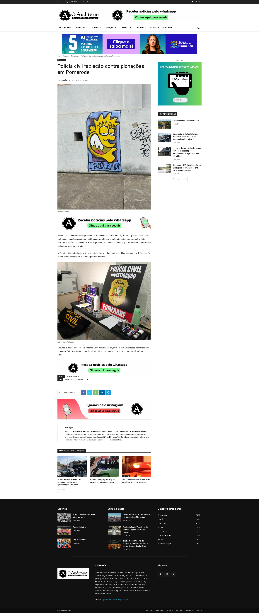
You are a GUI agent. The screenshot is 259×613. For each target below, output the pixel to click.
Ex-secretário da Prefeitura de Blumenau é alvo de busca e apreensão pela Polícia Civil (69, 482)
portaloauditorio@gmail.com (116, 599)
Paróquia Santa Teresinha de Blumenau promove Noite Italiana (135, 529)
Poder (60, 476)
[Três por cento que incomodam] (164, 124)
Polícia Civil (69, 380)
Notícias (66, 56)
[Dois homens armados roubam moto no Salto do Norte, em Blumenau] (136, 466)
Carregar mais (178, 179)
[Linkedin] (102, 392)
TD (87, 380)
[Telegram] (108, 392)
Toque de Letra (79, 527)
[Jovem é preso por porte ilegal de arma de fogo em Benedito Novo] (104, 466)
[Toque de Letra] (64, 530)
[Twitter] (200, 2)
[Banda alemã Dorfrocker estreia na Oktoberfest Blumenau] (114, 517)
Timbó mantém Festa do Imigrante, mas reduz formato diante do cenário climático (135, 543)
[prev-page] (59, 491)
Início (59, 56)
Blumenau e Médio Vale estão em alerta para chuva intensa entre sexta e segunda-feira (187, 167)
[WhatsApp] (95, 392)
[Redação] (60, 433)
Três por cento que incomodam (186, 121)
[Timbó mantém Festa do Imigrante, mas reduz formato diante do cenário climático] (114, 544)
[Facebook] (192, 2)
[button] (198, 27)
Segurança (75, 56)
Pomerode (79, 380)
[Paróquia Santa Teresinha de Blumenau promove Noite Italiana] (114, 530)
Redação (63, 80)
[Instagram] (196, 2)
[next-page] (63, 491)
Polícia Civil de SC (73, 376)
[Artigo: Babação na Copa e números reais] (64, 517)
